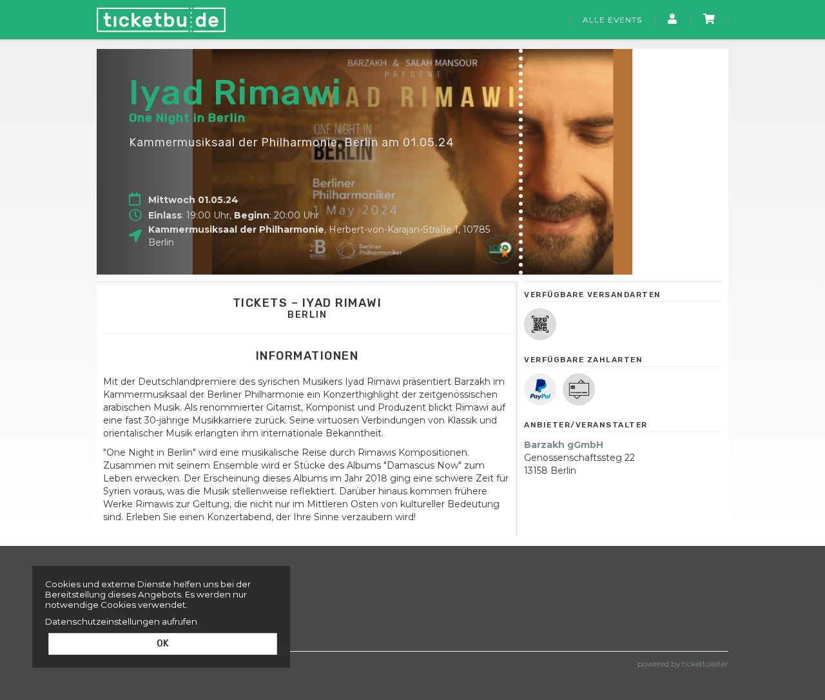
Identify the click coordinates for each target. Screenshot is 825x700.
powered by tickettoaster (682, 663)
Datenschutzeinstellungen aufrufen (121, 621)
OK (163, 643)
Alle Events (612, 19)
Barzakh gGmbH (563, 445)
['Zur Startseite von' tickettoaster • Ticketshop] (161, 19)
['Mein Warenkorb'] (709, 20)
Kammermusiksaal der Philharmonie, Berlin (253, 142)
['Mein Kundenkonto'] (672, 20)
